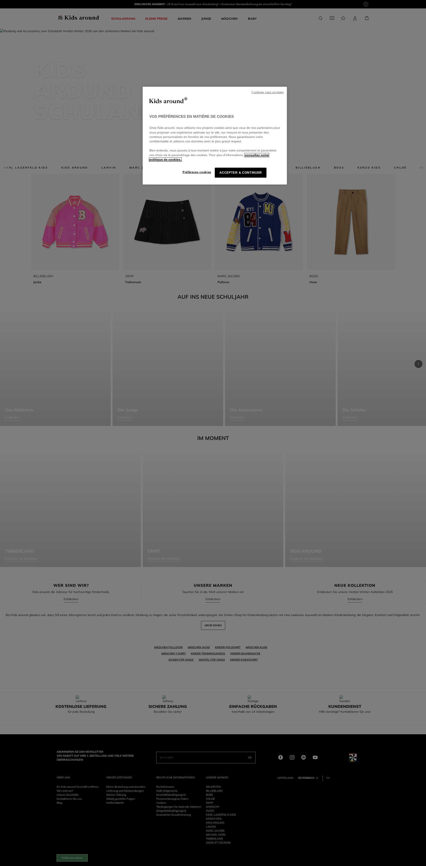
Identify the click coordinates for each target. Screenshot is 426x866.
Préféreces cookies (197, 172)
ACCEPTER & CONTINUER (240, 172)
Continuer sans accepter (268, 92)
